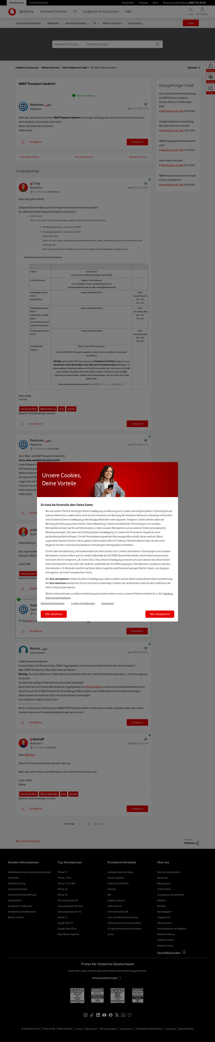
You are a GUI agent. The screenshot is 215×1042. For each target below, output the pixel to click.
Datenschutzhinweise (53, 603)
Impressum (108, 603)
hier (95, 519)
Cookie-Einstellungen (83, 603)
